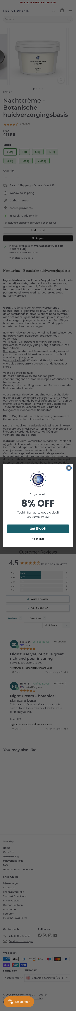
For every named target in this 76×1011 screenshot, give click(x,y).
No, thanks (38, 538)
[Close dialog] (69, 468)
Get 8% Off (38, 528)
